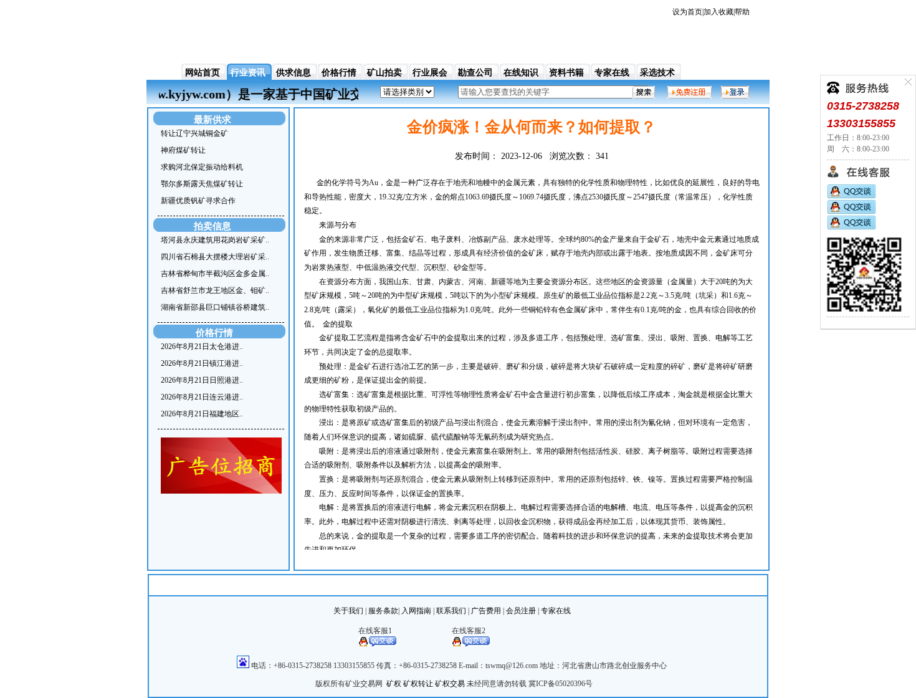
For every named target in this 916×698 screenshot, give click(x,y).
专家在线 (611, 72)
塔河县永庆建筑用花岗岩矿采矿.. (215, 240)
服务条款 (383, 610)
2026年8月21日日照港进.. (202, 380)
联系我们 (451, 610)
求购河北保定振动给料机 (202, 167)
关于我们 (348, 610)
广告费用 (486, 610)
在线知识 (520, 72)
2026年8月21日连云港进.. (202, 397)
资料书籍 (566, 72)
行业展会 (430, 72)
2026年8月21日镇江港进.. (202, 363)
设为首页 (687, 11)
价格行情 (339, 72)
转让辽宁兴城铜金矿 (194, 133)
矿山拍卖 (384, 72)
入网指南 (416, 610)
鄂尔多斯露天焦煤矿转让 (202, 183)
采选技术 (657, 72)
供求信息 (293, 72)
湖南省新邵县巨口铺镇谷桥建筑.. (215, 307)
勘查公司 (475, 72)
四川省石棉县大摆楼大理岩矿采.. (215, 256)
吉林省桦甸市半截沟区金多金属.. (215, 273)
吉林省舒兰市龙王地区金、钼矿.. (215, 290)
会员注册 (521, 610)
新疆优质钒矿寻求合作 (198, 200)
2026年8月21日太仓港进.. (202, 346)
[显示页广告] (221, 491)
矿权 (393, 683)
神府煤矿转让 (183, 150)
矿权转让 (418, 683)
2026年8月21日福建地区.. (202, 413)
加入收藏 (718, 11)
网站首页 (202, 72)
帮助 (742, 11)
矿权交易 (450, 683)
